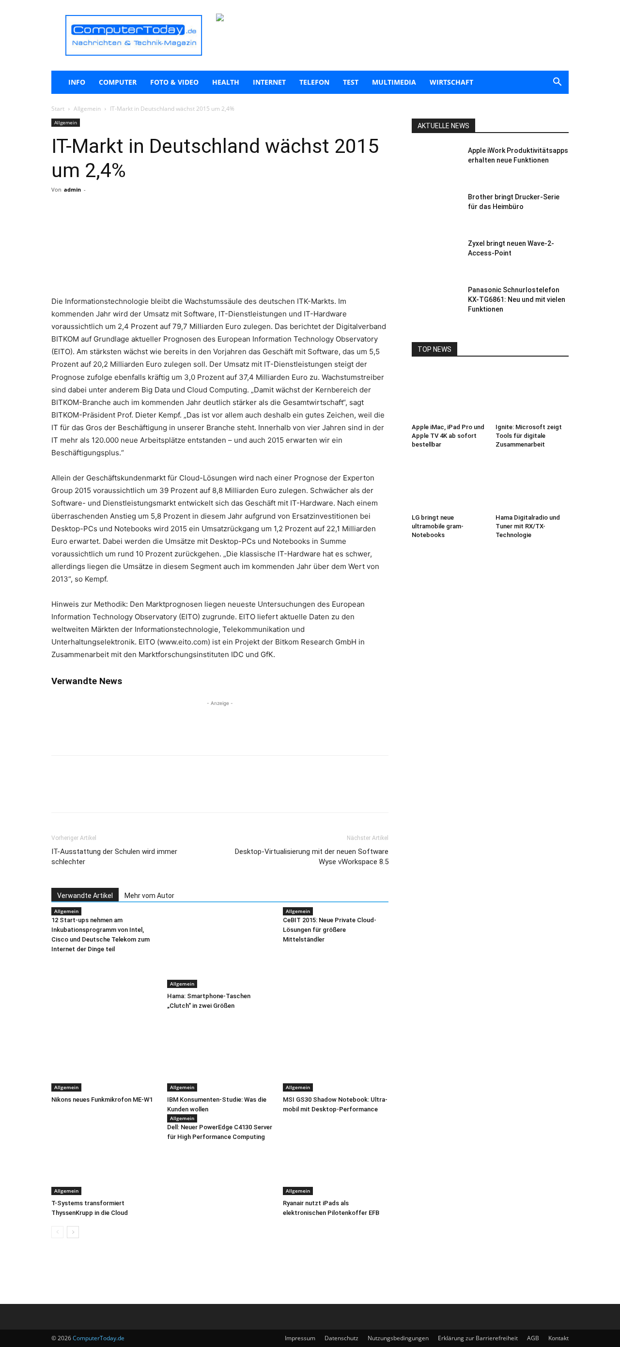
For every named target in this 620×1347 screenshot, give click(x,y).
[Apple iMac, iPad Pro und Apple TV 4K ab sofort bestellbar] (448, 394)
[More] (165, 228)
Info (76, 82)
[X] (142, 228)
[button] (557, 83)
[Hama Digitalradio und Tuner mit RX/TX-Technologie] (532, 485)
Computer (118, 82)
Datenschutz (341, 1338)
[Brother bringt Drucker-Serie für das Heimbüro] (436, 209)
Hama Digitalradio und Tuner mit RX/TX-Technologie (528, 526)
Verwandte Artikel (85, 895)
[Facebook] (120, 228)
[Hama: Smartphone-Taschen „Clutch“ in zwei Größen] (220, 951)
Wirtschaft (451, 82)
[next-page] (73, 1232)
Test (350, 82)
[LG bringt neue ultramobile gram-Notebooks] (448, 485)
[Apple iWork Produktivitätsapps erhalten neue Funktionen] (436, 163)
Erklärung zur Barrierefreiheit (478, 1338)
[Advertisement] (220, 270)
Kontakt (558, 1338)
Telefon (314, 82)
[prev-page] (57, 1232)
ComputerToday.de (98, 1338)
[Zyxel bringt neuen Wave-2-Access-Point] (436, 255)
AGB (533, 1338)
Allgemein (87, 109)
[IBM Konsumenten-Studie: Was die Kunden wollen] (220, 1055)
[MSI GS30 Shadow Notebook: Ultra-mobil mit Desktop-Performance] (335, 1055)
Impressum (300, 1338)
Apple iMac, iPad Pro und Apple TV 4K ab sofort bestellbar (448, 435)
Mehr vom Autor (149, 895)
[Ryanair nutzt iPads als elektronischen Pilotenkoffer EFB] (335, 1158)
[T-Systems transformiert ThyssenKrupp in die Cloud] (104, 1158)
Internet (269, 82)
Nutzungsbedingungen (398, 1338)
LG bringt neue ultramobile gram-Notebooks (438, 526)
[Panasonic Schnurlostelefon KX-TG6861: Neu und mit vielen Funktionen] (436, 302)
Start (57, 109)
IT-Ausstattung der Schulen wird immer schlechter (114, 856)
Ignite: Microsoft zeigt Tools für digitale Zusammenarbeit (529, 435)
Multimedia (394, 82)
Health (225, 82)
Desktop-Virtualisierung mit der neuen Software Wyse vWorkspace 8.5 (311, 856)
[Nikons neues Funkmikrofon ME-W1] (104, 1055)
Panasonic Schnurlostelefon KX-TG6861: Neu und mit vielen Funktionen (516, 299)
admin (72, 189)
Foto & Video (174, 82)
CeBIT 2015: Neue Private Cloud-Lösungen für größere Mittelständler (329, 929)
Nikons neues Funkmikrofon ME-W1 (102, 1099)
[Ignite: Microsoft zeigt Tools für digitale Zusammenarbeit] (532, 394)
